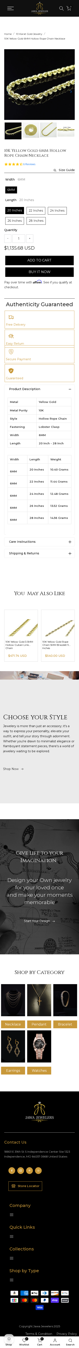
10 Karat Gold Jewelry (29, 33)
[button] (71, 91)
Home (8, 33)
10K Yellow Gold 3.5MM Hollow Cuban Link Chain (19, 645)
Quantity (10, 230)
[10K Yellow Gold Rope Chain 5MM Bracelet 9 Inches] (58, 623)
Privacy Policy (66, 1334)
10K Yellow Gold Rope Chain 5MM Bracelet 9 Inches (55, 645)
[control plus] (29, 238)
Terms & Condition (38, 1334)
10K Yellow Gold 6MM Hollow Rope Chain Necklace (34, 38)
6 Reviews (29, 164)
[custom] (11, 1170)
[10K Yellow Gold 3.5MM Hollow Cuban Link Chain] (21, 623)
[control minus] (7, 238)
